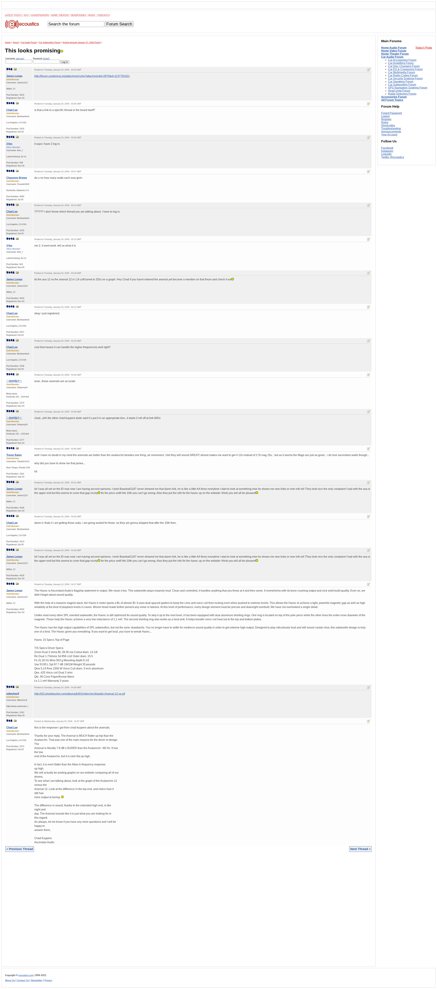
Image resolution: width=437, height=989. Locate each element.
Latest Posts (13, 15)
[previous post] (9, 103)
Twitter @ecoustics (392, 157)
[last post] (11, 69)
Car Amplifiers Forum (401, 63)
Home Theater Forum (395, 53)
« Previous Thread (19, 849)
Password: (41, 58)
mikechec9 (12, 693)
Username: (14, 58)
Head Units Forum (399, 90)
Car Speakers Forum (400, 81)
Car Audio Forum (392, 56)
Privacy (48, 980)
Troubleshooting (391, 128)
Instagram (387, 151)
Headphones (78, 15)
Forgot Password (391, 113)
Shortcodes (388, 125)
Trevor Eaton (14, 454)
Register (386, 119)
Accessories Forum (394, 96)
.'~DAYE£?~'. (14, 381)
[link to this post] (15, 69)
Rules (384, 122)
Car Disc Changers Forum (404, 66)
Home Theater (60, 15)
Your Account (389, 134)
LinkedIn (386, 154)
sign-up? (20, 58)
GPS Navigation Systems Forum (407, 87)
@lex (9, 143)
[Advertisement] (107, 912)
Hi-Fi (26, 15)
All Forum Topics (392, 100)
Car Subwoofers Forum (402, 84)
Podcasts (103, 15)
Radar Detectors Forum (402, 93)
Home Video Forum (393, 50)
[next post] (9, 69)
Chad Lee (12, 109)
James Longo (14, 75)
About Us (10, 980)
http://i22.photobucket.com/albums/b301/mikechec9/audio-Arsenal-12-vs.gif (79, 693)
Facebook (387, 147)
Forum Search (119, 24)
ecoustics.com (26, 975)
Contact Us (23, 980)
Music (91, 15)
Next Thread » (360, 849)
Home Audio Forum (393, 47)
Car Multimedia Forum (401, 72)
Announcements (391, 131)
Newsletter (36, 980)
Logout (385, 116)
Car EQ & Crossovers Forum (405, 69)
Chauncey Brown (16, 177)
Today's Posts (423, 47)
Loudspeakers (40, 15)
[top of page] (7, 69)
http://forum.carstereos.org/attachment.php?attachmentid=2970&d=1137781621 (82, 76)
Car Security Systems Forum (405, 78)
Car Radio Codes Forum (403, 75)
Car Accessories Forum (402, 60)
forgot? (46, 58)
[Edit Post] (368, 69)
